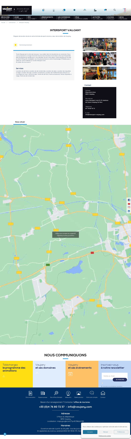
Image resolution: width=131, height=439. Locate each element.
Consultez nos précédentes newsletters (112, 386)
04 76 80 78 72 (90, 108)
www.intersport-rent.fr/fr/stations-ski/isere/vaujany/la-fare (97, 101)
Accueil (3, 22)
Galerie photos (78, 397)
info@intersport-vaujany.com (94, 114)
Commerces (12, 22)
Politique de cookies (105, 436)
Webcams (68, 397)
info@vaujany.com (80, 406)
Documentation (30, 397)
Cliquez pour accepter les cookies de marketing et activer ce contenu (65, 234)
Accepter (90, 432)
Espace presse (42, 397)
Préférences (121, 432)
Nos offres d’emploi (56, 397)
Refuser (105, 432)
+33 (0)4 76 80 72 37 (52, 406)
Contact (102, 397)
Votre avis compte (91, 397)
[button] (114, 10)
